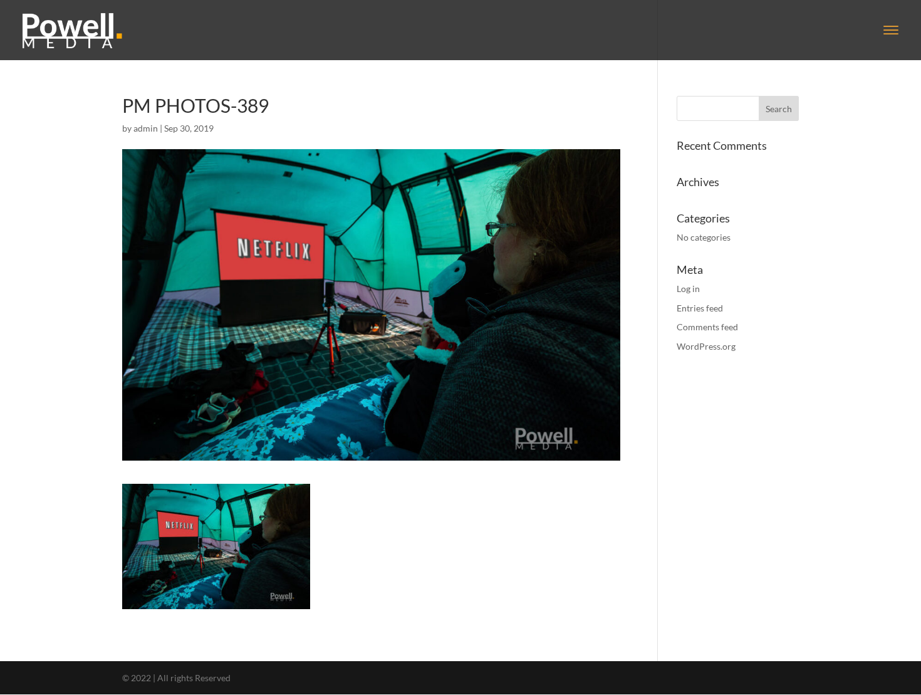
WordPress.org (706, 346)
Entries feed (700, 308)
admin (145, 128)
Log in (688, 288)
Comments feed (707, 326)
